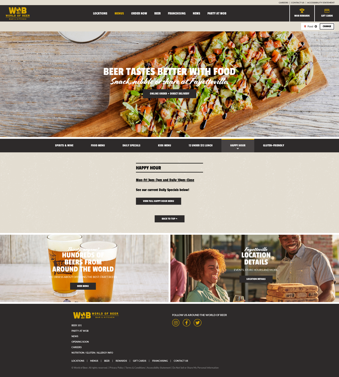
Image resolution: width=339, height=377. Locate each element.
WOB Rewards (302, 15)
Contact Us (297, 2)
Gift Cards (327, 15)
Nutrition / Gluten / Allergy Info (92, 352)
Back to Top (169, 218)
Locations (100, 13)
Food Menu (98, 145)
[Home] (15, 13)
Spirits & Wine (64, 145)
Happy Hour (237, 145)
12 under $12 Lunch (201, 145)
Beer (157, 13)
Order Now (139, 13)
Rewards (121, 360)
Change (327, 26)
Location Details (256, 279)
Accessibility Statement (321, 2)
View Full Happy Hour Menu (158, 201)
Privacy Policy (116, 367)
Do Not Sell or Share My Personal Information (196, 367)
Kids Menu (164, 145)
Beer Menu (83, 286)
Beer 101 (77, 325)
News (196, 13)
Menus (119, 13)
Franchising (177, 13)
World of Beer (81, 367)
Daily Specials (131, 145)
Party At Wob (216, 13)
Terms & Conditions (135, 367)
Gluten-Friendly (273, 145)
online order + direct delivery (169, 93)
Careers (283, 2)
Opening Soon (80, 341)
